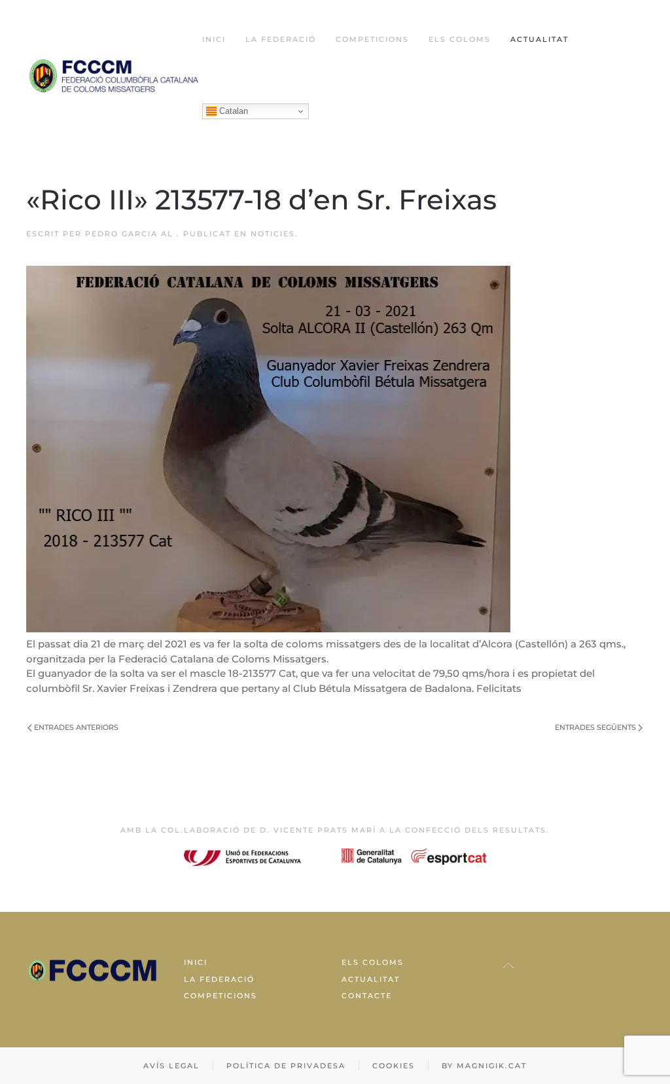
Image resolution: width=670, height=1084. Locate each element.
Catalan (232, 111)
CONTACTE (367, 995)
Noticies (273, 233)
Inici (214, 39)
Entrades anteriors (76, 727)
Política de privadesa (285, 1065)
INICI (195, 962)
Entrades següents (595, 727)
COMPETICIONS (220, 995)
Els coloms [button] (460, 39)
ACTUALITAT (371, 979)
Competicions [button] (372, 39)
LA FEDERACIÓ (219, 979)
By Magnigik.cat (484, 1065)
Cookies (393, 1065)
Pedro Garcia (121, 233)
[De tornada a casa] (114, 75)
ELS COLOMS (373, 962)
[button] (508, 965)
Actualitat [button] (539, 39)
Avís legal (171, 1065)
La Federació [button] (280, 39)
